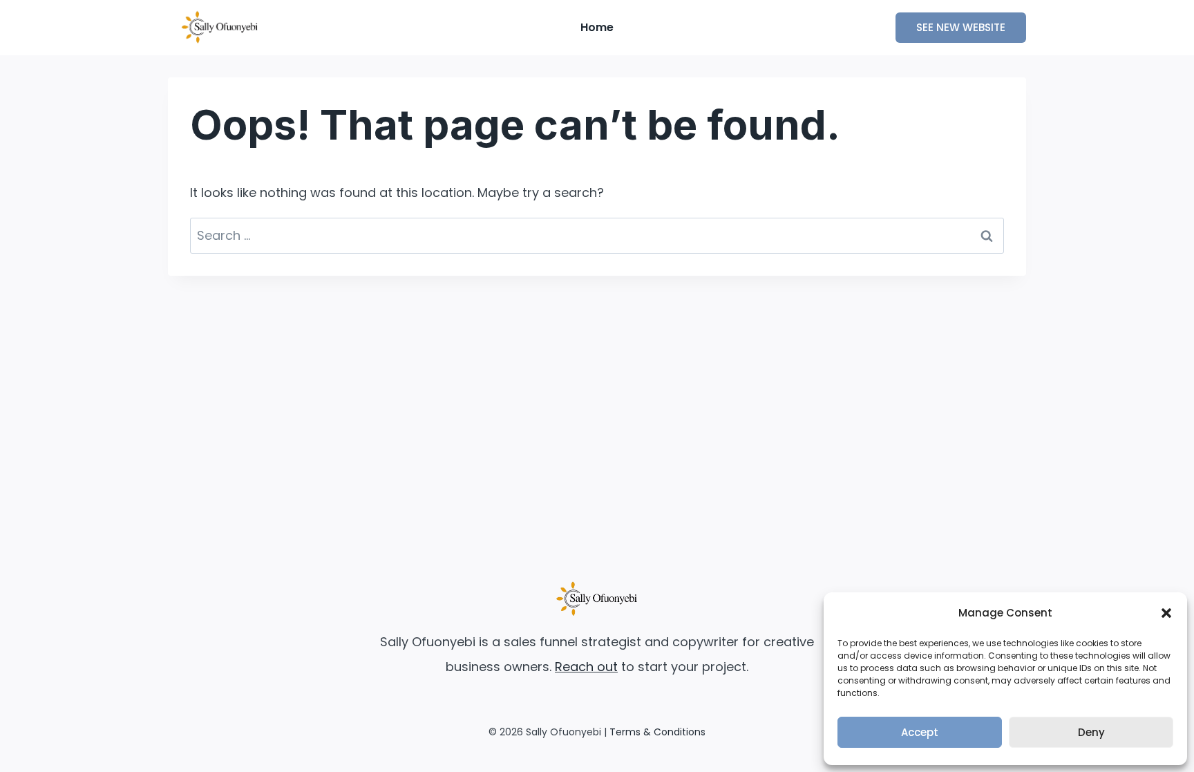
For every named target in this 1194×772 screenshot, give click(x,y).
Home (597, 27)
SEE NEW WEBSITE (960, 27)
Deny (1091, 732)
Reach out (586, 666)
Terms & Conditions (657, 732)
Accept (919, 732)
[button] (1166, 613)
